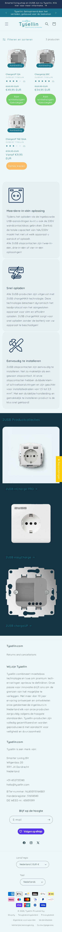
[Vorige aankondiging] (6, 12)
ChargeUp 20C (42, 74)
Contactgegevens (45, 925)
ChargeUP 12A (13, 74)
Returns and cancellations (21, 654)
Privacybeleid (47, 915)
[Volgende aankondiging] (56, 12)
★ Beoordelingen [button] (59, 469)
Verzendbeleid (45, 920)
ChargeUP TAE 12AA (16, 139)
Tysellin (29, 911)
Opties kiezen (16, 165)
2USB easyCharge (18, 557)
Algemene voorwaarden (24, 920)
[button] (6, 24)
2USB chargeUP (17, 625)
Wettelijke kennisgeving (23, 925)
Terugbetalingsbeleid (28, 915)
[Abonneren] (49, 820)
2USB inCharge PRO (20, 489)
